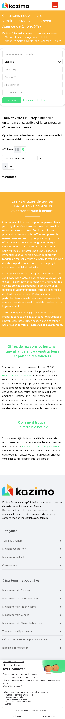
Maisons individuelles (14, 557)
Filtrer (12, 100)
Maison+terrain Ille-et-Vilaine (19, 606)
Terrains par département (17, 631)
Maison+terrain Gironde (16, 590)
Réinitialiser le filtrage (35, 100)
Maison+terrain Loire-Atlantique (20, 598)
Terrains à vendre (12, 540)
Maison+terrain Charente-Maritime (22, 623)
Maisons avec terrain (14, 548)
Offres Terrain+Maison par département (25, 639)
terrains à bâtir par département (40, 446)
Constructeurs (10, 565)
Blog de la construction (15, 647)
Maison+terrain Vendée (15, 614)
